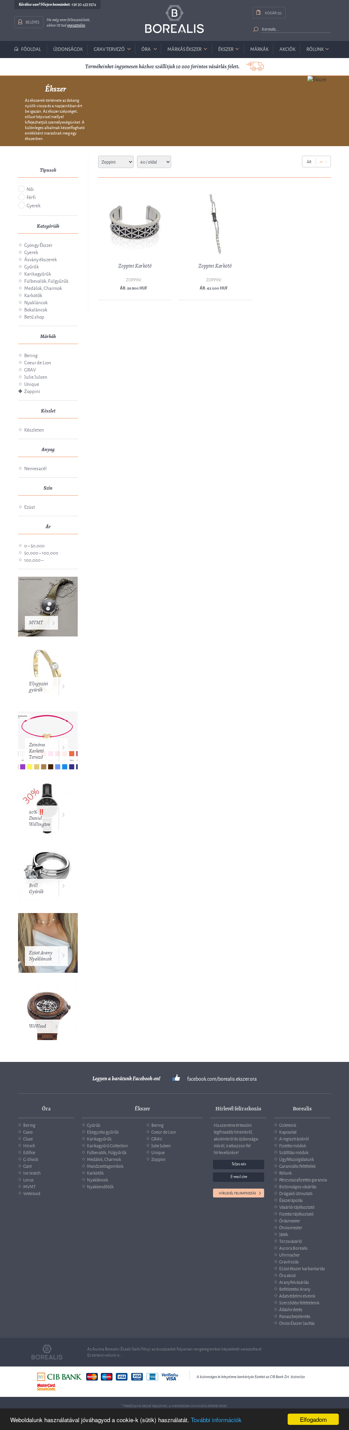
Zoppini (32, 390)
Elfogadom (313, 1419)
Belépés (33, 22)
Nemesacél (35, 468)
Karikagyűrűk (37, 273)
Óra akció (287, 1275)
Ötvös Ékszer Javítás (297, 1322)
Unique (31, 383)
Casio (28, 1131)
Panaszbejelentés (294, 1316)
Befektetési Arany (294, 1288)
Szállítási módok (293, 1152)
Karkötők (33, 294)
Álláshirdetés (290, 1309)
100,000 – (34, 559)
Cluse (28, 1138)
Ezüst (29, 506)
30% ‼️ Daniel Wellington (39, 818)
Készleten (34, 429)
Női (30, 188)
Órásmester (289, 1220)
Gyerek (34, 205)
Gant (27, 1165)
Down (326, 162)
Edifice (29, 1152)
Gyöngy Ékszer (38, 244)
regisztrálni (76, 25)
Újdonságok (68, 48)
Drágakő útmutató (296, 1193)
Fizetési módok (292, 1145)
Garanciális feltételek (297, 1165)
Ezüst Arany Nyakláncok (40, 956)
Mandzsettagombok (105, 1165)
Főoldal (31, 48)
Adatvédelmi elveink (297, 1295)
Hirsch (29, 1145)
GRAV (30, 369)
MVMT (36, 622)
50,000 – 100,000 (41, 552)
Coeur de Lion (37, 362)
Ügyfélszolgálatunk (296, 1158)
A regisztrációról (294, 1138)
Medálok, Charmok (43, 287)
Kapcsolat (288, 1131)
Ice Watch (32, 1172)
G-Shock (30, 1158)
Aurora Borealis (293, 1247)
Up (321, 162)
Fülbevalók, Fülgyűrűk (46, 280)
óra (146, 48)
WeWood (37, 1026)
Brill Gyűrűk (36, 888)
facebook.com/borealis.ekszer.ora (222, 1078)
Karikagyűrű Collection (107, 1145)
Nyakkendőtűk (100, 1186)
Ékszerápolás (291, 1199)
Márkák (259, 48)
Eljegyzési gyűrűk (38, 687)
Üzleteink (287, 1124)
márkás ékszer (184, 48)
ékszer (225, 48)
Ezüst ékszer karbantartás (302, 1268)
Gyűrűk (31, 266)
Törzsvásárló (290, 1240)
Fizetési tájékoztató (296, 1213)
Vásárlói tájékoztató (297, 1206)
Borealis (174, 19)
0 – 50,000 (34, 545)
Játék (283, 1234)
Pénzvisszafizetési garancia (303, 1179)
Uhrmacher (289, 1254)
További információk (216, 1419)
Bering (30, 355)
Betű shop (34, 316)
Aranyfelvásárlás (294, 1281)
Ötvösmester (290, 1227)
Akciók (287, 48)
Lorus (28, 1179)
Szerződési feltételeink (299, 1302)
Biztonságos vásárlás (297, 1186)
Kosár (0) (273, 12)
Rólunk (315, 48)
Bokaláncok (35, 309)
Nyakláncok (36, 302)
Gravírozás (289, 1261)
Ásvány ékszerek (40, 259)
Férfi (31, 196)
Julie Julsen (35, 376)
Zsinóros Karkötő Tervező (37, 751)
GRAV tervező (109, 48)
